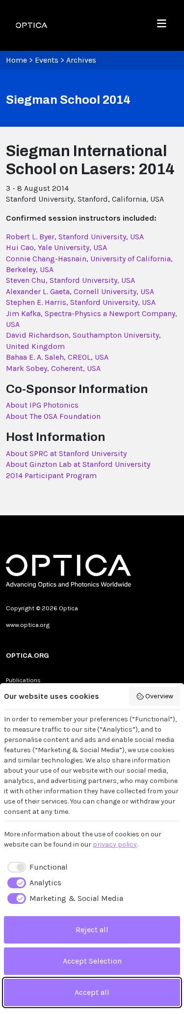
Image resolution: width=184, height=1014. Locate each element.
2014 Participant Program (51, 475)
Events (46, 60)
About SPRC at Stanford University (66, 453)
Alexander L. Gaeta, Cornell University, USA (80, 291)
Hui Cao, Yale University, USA (56, 247)
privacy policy (115, 844)
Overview (159, 696)
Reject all (92, 929)
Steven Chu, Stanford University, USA (70, 280)
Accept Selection (92, 961)
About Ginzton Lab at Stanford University (78, 464)
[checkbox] (36, 867)
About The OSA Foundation (53, 416)
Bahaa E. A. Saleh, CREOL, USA (57, 357)
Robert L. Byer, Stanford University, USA (75, 236)
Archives (81, 60)
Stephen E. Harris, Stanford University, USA (81, 302)
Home (16, 60)
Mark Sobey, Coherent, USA (53, 368)
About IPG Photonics (42, 405)
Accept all (92, 992)
